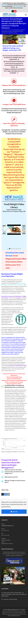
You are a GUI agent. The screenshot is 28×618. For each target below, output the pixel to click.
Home (2, 29)
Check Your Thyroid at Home (10, 599)
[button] (26, 14)
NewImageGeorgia (12, 609)
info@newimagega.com (7, 525)
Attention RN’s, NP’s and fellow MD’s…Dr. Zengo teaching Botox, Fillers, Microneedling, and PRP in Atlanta (14, 594)
